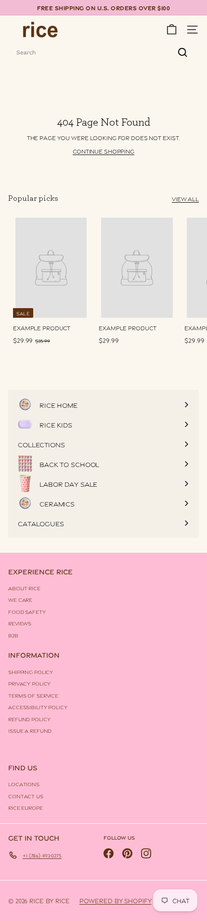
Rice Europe (25, 807)
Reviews (19, 623)
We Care (20, 599)
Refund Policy (29, 718)
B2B (13, 635)
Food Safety (27, 611)
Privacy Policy (29, 683)
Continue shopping (103, 151)
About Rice (24, 587)
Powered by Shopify (115, 900)
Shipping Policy (30, 671)
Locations (23, 783)
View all (185, 198)
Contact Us (25, 795)
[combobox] (103, 52)
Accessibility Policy (37, 706)
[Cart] (171, 29)
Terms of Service (33, 695)
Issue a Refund (30, 730)
